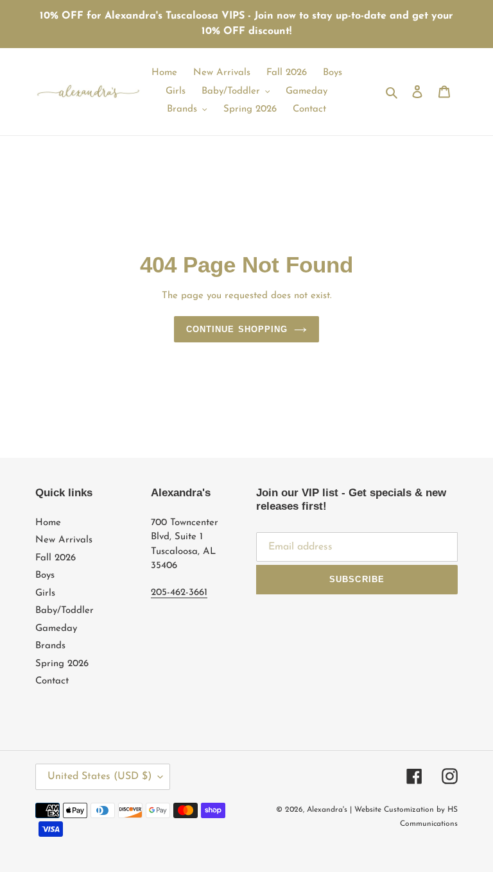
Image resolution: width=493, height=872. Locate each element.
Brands (50, 646)
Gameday (56, 628)
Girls (45, 593)
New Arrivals (63, 540)
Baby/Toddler (64, 611)
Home (48, 523)
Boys (45, 575)
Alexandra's (327, 810)
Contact (52, 681)
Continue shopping (237, 329)
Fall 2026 (55, 558)
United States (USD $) (99, 776)
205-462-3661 (179, 593)
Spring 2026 (62, 664)
